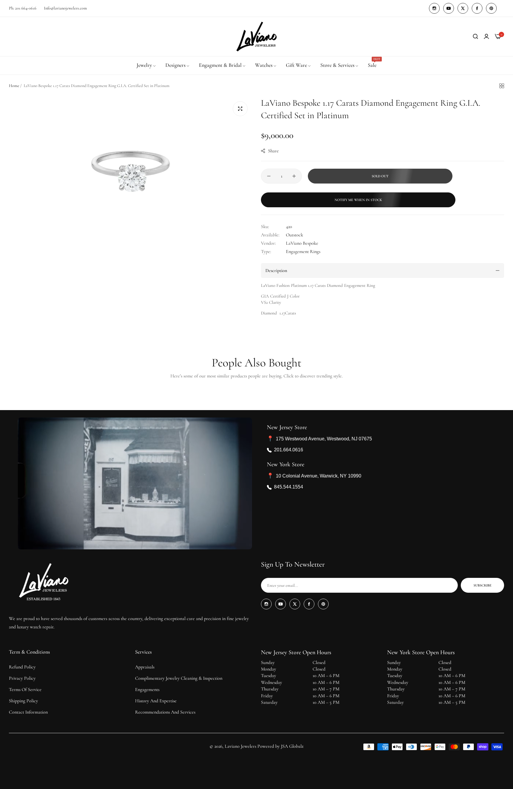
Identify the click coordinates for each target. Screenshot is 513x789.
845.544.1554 (288, 487)
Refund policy (22, 667)
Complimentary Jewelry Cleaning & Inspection (178, 678)
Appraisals (144, 667)
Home (14, 85)
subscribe (483, 585)
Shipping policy (23, 701)
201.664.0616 (288, 450)
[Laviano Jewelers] (256, 36)
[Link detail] (434, 8)
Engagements (147, 689)
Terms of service (25, 689)
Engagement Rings (303, 251)
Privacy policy (22, 678)
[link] (146, 65)
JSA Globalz (292, 746)
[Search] (475, 36)
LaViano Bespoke (302, 243)
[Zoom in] (240, 108)
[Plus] (294, 176)
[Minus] (269, 176)
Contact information (28, 712)
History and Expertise (156, 701)
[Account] (486, 36)
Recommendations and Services (165, 712)
